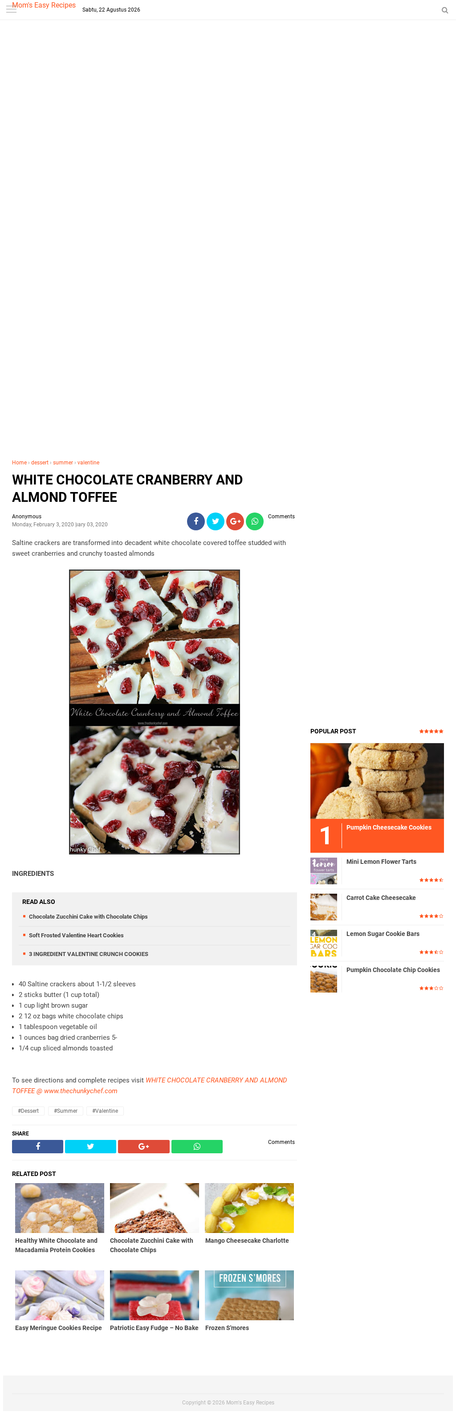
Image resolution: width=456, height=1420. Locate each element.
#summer (65, 1111)
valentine (88, 463)
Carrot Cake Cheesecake (381, 897)
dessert (40, 463)
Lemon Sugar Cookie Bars (382, 933)
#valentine (105, 1111)
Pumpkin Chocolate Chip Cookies (393, 969)
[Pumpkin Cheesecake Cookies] (377, 780)
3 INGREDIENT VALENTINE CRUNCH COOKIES (88, 954)
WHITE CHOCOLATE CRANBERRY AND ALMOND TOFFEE (127, 488)
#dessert (28, 1111)
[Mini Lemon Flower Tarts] (323, 870)
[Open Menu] (11, 10)
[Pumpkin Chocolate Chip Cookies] (323, 979)
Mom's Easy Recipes (44, 5)
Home (19, 463)
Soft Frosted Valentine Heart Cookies (76, 935)
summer (63, 463)
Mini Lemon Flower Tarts (381, 861)
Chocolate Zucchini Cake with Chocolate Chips (88, 916)
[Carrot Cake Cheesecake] (323, 907)
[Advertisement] (228, 178)
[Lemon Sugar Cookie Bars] (323, 943)
